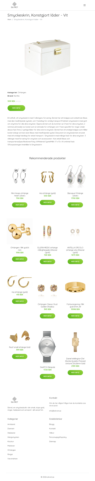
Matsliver (11, 446)
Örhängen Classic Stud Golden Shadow (47, 305)
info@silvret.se (55, 411)
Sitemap (52, 441)
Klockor (11, 441)
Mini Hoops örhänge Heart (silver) (19, 194)
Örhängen (22, 92)
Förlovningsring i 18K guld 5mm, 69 (75, 305)
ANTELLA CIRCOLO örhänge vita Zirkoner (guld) (75, 250)
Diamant (11, 428)
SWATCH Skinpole (47, 367)
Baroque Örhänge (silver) (75, 194)
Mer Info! (16, 108)
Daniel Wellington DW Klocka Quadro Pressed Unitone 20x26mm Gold (75, 361)
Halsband (11, 433)
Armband (11, 424)
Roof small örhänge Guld (19, 347)
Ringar (10, 454)
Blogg (51, 424)
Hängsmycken (13, 437)
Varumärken (12, 459)
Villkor (51, 433)
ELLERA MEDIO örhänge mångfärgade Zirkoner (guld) (48, 250)
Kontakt (52, 428)
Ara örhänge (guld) (47, 193)
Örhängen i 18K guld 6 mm (20, 248)
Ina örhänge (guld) (20, 292)
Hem (9, 19)
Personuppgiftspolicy (57, 437)
